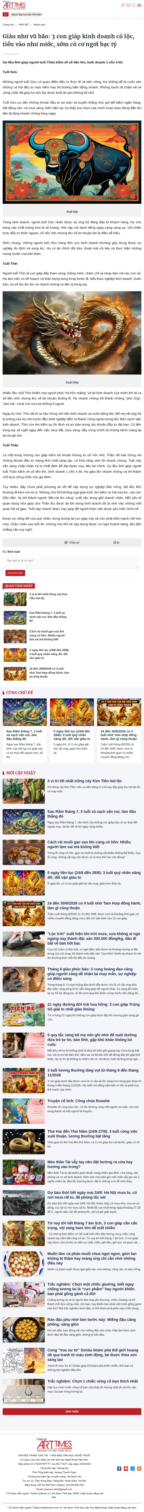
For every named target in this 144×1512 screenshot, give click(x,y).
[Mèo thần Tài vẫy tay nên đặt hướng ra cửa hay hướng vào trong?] (24, 1172)
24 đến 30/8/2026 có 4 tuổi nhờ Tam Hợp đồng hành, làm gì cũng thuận (119, 735)
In (117, 542)
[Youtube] (126, 1469)
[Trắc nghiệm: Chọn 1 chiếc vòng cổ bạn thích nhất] (24, 1391)
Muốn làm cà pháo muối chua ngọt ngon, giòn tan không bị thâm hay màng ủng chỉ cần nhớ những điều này (91, 1258)
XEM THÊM (72, 1411)
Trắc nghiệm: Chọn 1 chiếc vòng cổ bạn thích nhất (92, 1381)
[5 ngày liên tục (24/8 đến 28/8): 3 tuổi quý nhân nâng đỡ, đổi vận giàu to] (72, 712)
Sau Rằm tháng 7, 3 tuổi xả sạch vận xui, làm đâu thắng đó (24, 735)
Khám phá (9, 722)
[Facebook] (119, 1469)
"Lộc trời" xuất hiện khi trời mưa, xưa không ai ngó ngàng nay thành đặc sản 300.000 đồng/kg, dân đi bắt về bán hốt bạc (93, 938)
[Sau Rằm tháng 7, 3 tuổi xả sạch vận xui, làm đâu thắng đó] (25, 712)
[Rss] (139, 1469)
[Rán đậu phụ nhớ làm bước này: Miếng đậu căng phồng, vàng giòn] (24, 1329)
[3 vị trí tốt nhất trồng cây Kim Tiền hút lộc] (24, 791)
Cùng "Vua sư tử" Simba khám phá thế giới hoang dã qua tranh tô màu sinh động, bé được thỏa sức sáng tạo (92, 1355)
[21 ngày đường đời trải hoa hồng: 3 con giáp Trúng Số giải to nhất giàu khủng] (24, 1014)
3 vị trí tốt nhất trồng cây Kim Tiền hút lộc (84, 781)
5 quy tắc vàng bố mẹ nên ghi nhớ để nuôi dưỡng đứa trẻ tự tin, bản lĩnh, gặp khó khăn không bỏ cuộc (92, 1040)
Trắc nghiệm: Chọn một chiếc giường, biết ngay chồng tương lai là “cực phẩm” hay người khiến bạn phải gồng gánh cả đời (91, 1289)
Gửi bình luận (15, 572)
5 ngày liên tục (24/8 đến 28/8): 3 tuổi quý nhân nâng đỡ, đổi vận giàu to (72, 735)
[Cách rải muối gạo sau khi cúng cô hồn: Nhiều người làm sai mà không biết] (24, 852)
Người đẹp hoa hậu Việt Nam (24, 14)
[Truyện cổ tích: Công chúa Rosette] (24, 1111)
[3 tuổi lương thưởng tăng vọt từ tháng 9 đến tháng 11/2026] (24, 1080)
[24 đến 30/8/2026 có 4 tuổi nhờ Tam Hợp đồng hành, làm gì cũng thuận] (119, 712)
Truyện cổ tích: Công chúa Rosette (78, 1101)
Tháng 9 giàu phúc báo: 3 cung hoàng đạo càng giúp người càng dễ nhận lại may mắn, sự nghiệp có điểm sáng (91, 974)
